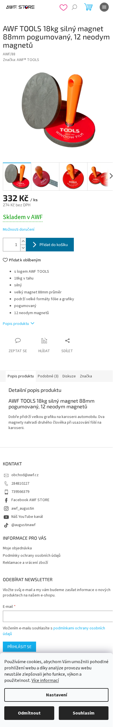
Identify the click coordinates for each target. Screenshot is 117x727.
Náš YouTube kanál (27, 517)
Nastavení (56, 695)
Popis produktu (16, 324)
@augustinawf (23, 525)
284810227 (20, 483)
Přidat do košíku (53, 244)
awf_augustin (22, 508)
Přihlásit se (19, 646)
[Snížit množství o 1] (23, 248)
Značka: (21, 60)
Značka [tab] (86, 376)
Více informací (45, 680)
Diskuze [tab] (69, 376)
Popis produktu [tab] (21, 376)
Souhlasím (84, 713)
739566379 (20, 492)
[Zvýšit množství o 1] (23, 241)
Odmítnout (29, 713)
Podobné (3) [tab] (48, 376)
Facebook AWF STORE (30, 500)
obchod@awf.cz (25, 475)
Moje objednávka (17, 548)
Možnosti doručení (18, 229)
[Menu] (104, 7)
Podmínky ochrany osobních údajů (31, 555)
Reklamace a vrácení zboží (25, 563)
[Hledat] (74, 7)
